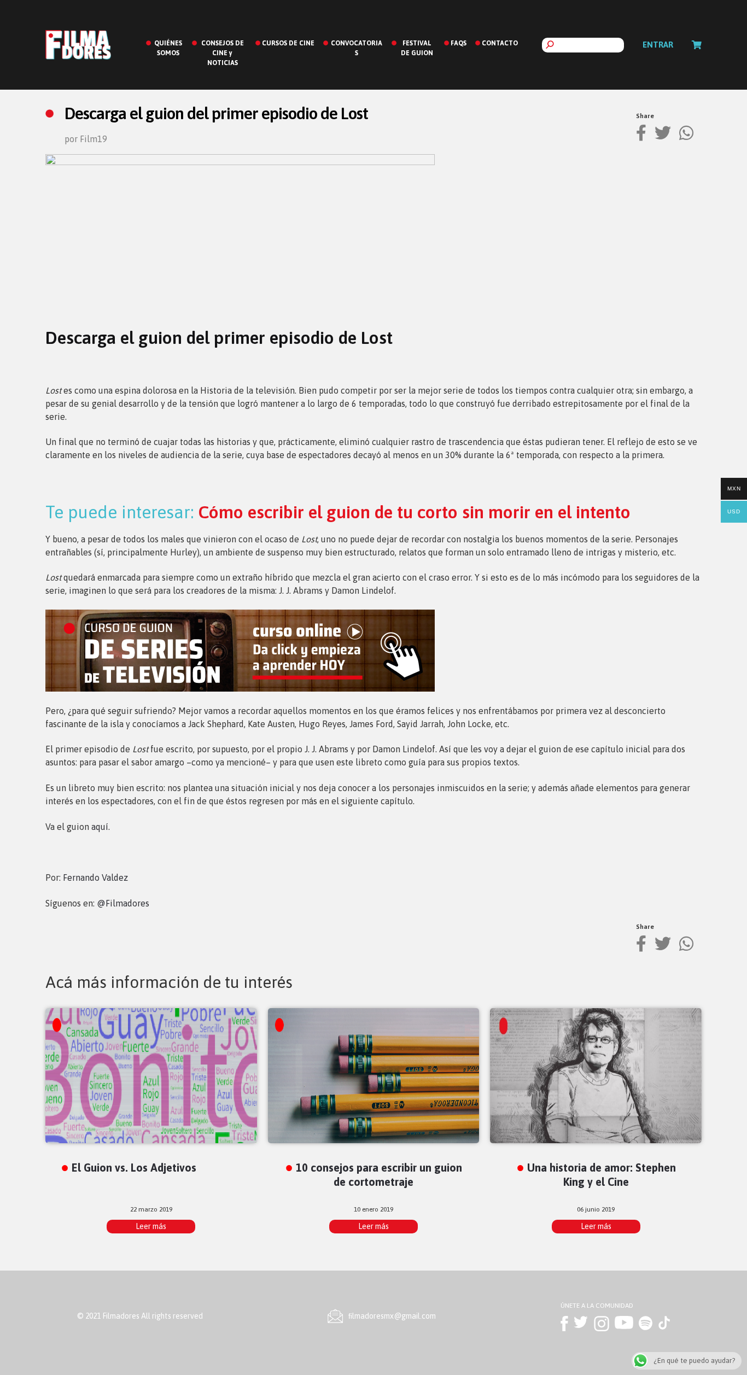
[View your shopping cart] (697, 45)
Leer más (151, 1226)
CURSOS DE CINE (288, 43)
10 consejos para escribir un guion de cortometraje (379, 1174)
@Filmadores (123, 903)
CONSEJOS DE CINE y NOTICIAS (222, 53)
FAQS (458, 43)
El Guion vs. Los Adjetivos (134, 1167)
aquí (99, 827)
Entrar (658, 44)
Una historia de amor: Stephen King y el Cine (601, 1174)
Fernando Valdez (95, 877)
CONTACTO (500, 43)
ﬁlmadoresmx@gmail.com (392, 1316)
